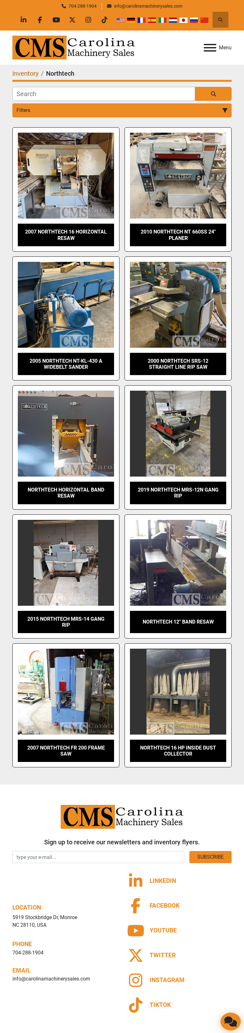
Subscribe (210, 857)
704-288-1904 (83, 6)
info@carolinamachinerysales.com (148, 6)
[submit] (213, 94)
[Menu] (210, 48)
